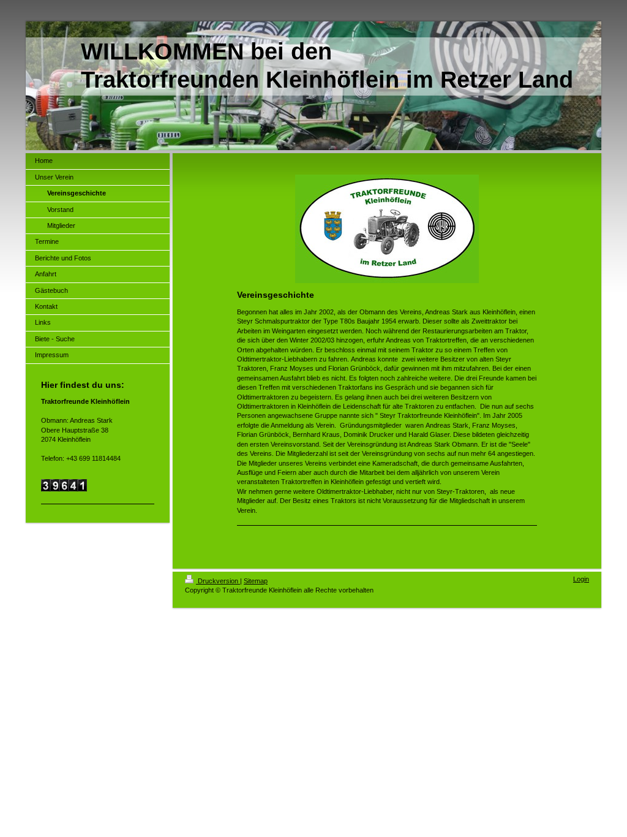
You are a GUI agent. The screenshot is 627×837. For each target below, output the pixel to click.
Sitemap (256, 581)
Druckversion (218, 581)
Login (581, 579)
